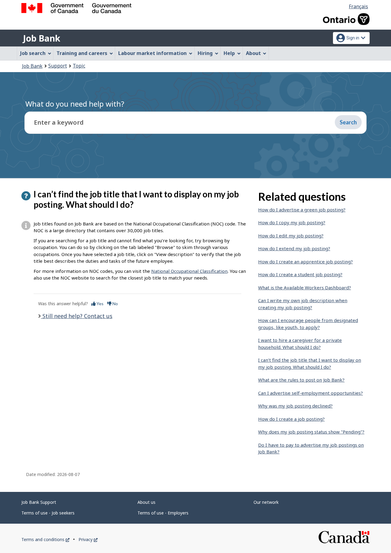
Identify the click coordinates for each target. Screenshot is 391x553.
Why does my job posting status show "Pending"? (311, 432)
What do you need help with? (74, 104)
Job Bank (41, 38)
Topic (79, 65)
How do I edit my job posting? (290, 236)
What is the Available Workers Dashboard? (304, 287)
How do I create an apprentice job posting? (305, 261)
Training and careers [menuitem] (82, 53)
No (114, 303)
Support (57, 65)
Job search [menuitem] (33, 53)
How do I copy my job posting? (291, 222)
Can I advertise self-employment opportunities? (310, 393)
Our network (266, 502)
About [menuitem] (253, 53)
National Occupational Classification (189, 271)
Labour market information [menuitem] (152, 53)
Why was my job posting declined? (295, 406)
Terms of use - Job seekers (48, 513)
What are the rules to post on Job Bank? (301, 380)
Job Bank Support (38, 502)
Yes (100, 303)
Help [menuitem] (229, 53)
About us (146, 502)
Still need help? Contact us (76, 316)
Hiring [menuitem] (205, 53)
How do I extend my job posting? (294, 248)
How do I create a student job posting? (300, 274)
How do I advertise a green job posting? (301, 210)
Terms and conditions (45, 539)
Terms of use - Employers (162, 513)
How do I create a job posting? (291, 419)
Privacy (88, 539)
